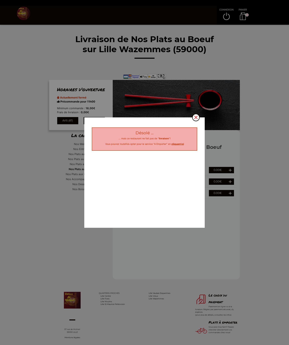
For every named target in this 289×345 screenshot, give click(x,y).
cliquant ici (177, 143)
